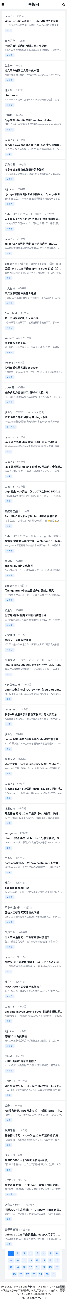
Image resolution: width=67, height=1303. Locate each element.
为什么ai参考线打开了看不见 (22, 318)
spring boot (38, 263)
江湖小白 (10, 1080)
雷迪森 (9, 560)
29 (40, 1274)
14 (43, 1260)
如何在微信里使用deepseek (21, 367)
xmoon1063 (12, 338)
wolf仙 (9, 362)
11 (24, 1260)
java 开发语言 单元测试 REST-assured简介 (31, 441)
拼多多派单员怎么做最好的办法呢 (24, 169)
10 (17, 1260)
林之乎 (9, 90)
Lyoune (9, 16)
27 (27, 1274)
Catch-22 (11, 214)
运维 (9, 699)
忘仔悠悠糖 (11, 1229)
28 (33, 1274)
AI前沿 (10, 55)
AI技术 (10, 229)
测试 (9, 872)
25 (14, 1274)
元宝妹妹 (10, 635)
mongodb (45, 536)
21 (37, 1267)
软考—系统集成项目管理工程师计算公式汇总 (31, 714)
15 (50, 1260)
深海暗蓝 (10, 164)
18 (17, 1267)
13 (37, 1260)
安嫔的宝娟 (11, 511)
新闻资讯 (11, 427)
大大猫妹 (10, 288)
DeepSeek (11, 313)
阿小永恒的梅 (13, 907)
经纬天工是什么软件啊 (18, 640)
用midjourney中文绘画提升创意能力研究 (29, 590)
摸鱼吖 (9, 412)
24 (56, 1267)
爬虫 (41, 412)
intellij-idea (44, 660)
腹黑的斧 (10, 40)
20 (30, 1267)
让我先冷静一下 (14, 1204)
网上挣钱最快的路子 (17, 342)
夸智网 (31, 1286)
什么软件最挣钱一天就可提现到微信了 (27, 937)
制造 (33, 536)
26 (20, 1274)
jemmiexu (11, 709)
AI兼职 (10, 179)
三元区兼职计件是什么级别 (20, 293)
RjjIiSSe (9, 189)
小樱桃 (9, 115)
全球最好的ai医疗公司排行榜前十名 (26, 615)
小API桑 (9, 387)
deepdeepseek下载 (17, 887)
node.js (31, 412)
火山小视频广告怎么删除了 (20, 1061)
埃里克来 (10, 660)
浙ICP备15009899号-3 (33, 1297)
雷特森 (9, 1056)
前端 (9, 30)
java (59, 263)
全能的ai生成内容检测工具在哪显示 (26, 45)
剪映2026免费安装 (16, 1036)
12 (30, 1260)
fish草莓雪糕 (12, 684)
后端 (51, 263)
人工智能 (49, 214)
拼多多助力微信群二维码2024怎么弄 (26, 392)
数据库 (10, 130)
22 (43, 1267)
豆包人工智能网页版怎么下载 (22, 912)
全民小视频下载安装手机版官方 (23, 986)
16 (56, 1260)
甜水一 (9, 65)
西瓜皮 (9, 858)
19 (24, 1267)
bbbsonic (11, 263)
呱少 (7, 1105)
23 (50, 1267)
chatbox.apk (13, 95)
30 (47, 1274)
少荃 (7, 1155)
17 (11, 1267)
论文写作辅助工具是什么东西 (22, 70)
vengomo (11, 833)
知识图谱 (36, 214)
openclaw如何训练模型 (19, 565)
